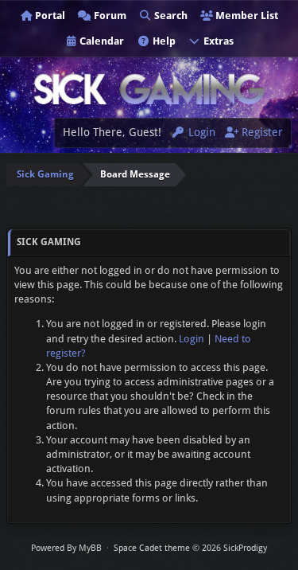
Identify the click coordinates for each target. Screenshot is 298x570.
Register (260, 132)
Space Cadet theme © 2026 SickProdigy (190, 548)
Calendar (100, 41)
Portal (49, 15)
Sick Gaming (45, 174)
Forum (108, 15)
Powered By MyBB (66, 548)
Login (200, 132)
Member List (245, 15)
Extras (217, 41)
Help (163, 41)
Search (170, 15)
